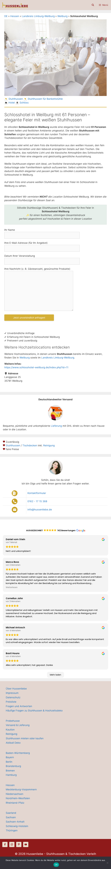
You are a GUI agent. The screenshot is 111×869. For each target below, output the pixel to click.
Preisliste (11, 701)
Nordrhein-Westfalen (18, 798)
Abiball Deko (13, 742)
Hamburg (11, 774)
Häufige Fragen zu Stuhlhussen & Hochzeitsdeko (34, 710)
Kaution (10, 729)
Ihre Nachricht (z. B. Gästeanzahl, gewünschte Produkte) (37, 268)
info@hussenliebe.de (39, 509)
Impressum (12, 693)
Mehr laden (55, 674)
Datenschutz (13, 697)
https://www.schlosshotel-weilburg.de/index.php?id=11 (36, 367)
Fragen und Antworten (19, 706)
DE (6, 16)
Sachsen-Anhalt (15, 821)
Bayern (10, 757)
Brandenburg (13, 766)
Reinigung (49, 445)
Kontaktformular (36, 493)
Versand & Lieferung (17, 725)
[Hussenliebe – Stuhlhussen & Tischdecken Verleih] (14, 5)
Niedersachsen (14, 794)
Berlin (9, 761)
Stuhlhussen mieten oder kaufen (25, 738)
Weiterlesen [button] (11, 587)
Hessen (14, 16)
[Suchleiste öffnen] (93, 5)
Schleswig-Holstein (17, 826)
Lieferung (56, 425)
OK (56, 865)
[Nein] (107, 862)
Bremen (10, 770)
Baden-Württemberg (18, 753)
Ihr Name (9, 229)
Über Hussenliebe (16, 688)
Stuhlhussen (13, 445)
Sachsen (11, 817)
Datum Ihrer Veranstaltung (19, 255)
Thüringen (11, 830)
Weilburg (62, 16)
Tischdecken (29, 445)
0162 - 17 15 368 (37, 501)
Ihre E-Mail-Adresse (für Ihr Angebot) (26, 242)
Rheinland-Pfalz (15, 802)
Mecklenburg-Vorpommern (21, 789)
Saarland (11, 812)
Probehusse (13, 720)
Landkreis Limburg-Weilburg (38, 16)
